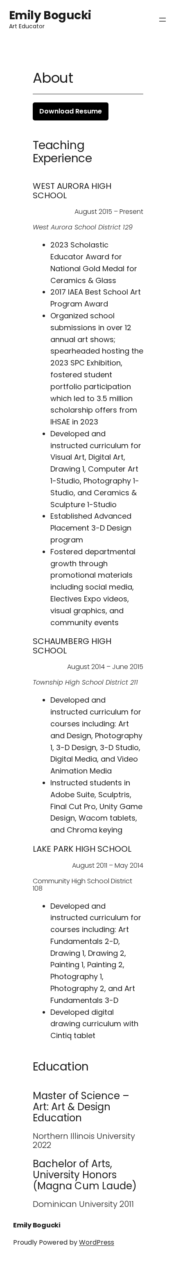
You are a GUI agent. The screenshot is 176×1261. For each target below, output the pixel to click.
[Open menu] (162, 20)
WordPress (96, 1242)
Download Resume (70, 111)
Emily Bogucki (50, 15)
